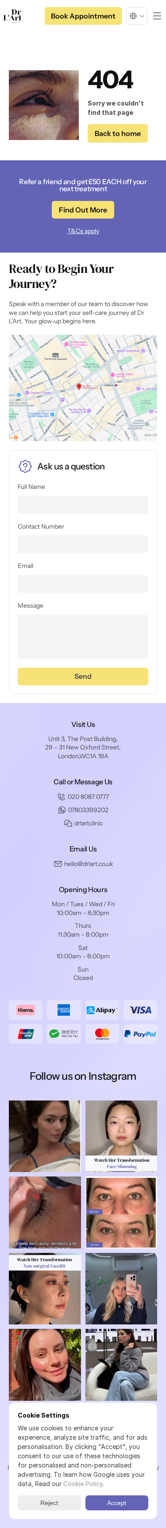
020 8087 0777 (88, 797)
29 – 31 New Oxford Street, (83, 747)
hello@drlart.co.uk (88, 864)
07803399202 (88, 810)
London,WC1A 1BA (83, 756)
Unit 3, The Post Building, (83, 739)
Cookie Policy (83, 1483)
